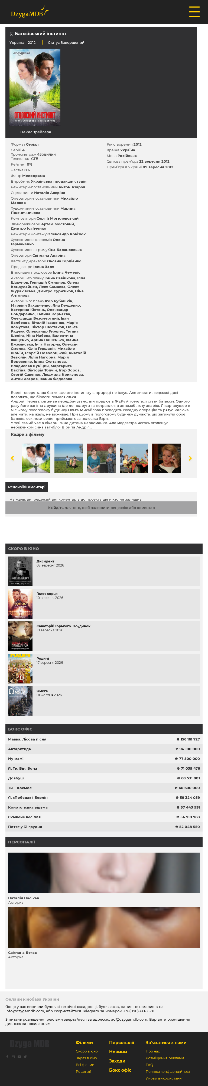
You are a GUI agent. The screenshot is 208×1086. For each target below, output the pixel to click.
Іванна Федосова (56, 379)
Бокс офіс (20, 729)
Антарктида (19, 749)
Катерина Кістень (28, 309)
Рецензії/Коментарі (27, 487)
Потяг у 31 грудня (25, 826)
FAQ (149, 1065)
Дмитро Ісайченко (28, 228)
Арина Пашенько (47, 340)
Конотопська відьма (28, 807)
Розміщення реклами (165, 1058)
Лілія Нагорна (42, 357)
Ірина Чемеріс (66, 272)
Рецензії (83, 1072)
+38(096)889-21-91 (138, 1011)
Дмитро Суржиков (55, 291)
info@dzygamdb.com (24, 1011)
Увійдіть (56, 507)
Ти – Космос (20, 788)
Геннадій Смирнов (47, 282)
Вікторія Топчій (42, 370)
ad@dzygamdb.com (129, 1019)
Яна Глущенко (66, 305)
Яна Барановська (65, 249)
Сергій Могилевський (58, 218)
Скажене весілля (24, 817)
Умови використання (165, 1078)
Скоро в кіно (23, 548)
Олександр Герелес (45, 331)
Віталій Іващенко (47, 322)
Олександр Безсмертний (35, 318)
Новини (118, 1051)
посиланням (38, 1023)
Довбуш (16, 778)
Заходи (117, 1061)
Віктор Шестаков (47, 327)
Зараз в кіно (86, 1058)
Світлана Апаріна (49, 255)
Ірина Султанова (50, 361)
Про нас (153, 1051)
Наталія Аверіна (49, 192)
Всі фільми (85, 1065)
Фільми (84, 1042)
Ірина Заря (43, 266)
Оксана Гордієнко (64, 261)
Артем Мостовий (57, 224)
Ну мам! (16, 758)
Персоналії (21, 842)
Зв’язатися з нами (166, 1042)
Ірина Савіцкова (59, 278)
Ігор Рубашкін (58, 301)
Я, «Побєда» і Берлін (28, 797)
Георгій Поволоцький (46, 353)
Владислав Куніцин (30, 366)
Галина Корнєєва (53, 314)
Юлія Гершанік (41, 348)
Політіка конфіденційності (168, 1072)
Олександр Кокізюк (66, 234)
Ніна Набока (38, 335)
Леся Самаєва (52, 286)
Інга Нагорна (47, 344)
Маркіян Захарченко (31, 305)
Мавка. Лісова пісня (27, 739)
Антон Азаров (71, 187)
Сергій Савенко (25, 374)
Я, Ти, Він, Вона (22, 768)
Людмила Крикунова (62, 374)
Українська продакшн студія (58, 181)
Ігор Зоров (69, 370)
